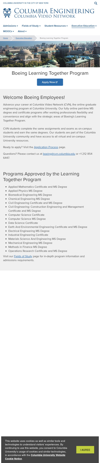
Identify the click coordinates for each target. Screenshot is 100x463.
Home (5, 38)
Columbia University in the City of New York (25, 3)
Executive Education (24, 38)
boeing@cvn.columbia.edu (59, 154)
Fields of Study (23, 256)
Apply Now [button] (48, 82)
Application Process (46, 147)
